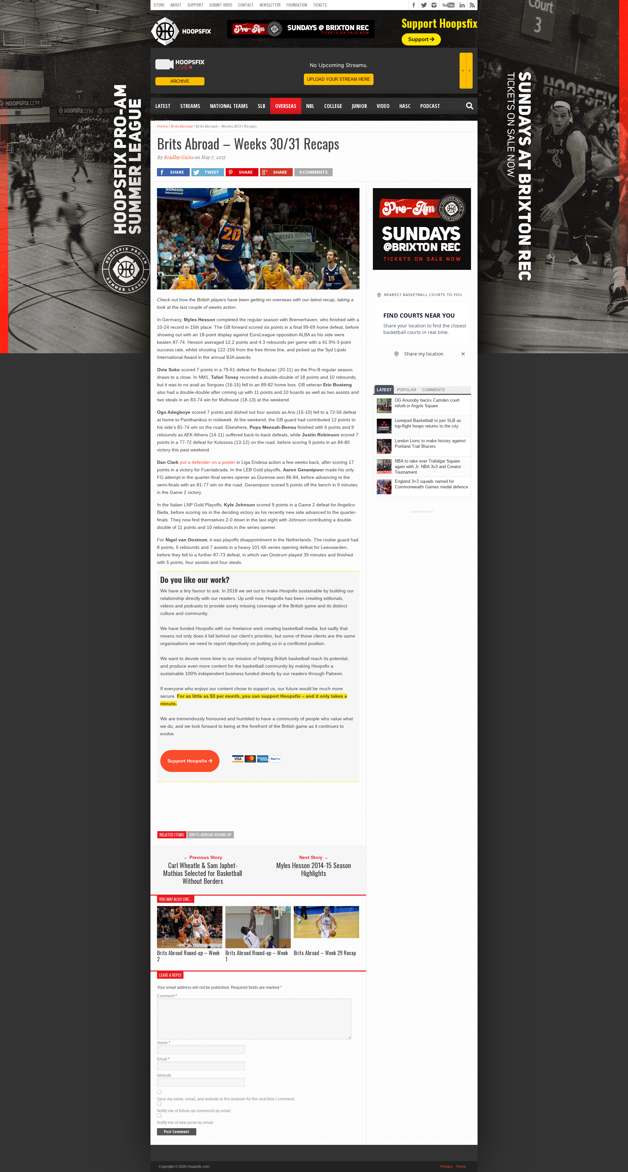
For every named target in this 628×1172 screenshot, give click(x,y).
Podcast (430, 106)
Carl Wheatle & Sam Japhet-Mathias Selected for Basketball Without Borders (202, 873)
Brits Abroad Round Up (210, 834)
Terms (461, 1166)
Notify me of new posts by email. (185, 1122)
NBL (310, 106)
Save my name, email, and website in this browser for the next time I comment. (226, 1099)
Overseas (285, 106)
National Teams (229, 106)
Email (163, 1059)
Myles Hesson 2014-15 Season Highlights (313, 869)
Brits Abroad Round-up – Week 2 (188, 956)
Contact (246, 5)
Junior (359, 106)
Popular (406, 390)
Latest (162, 106)
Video (383, 106)
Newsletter (270, 5)
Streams (190, 106)
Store (159, 5)
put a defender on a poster (207, 462)
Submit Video (220, 5)
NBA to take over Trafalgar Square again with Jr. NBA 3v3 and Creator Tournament (428, 467)
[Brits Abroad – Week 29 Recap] (326, 936)
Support (195, 5)
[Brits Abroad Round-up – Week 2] (189, 946)
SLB (261, 106)
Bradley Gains (178, 157)
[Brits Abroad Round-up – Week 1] (258, 946)
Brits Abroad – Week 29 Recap (325, 953)
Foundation (297, 5)
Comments (433, 390)
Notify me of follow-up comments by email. (194, 1111)
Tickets (320, 5)
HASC (404, 106)
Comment (167, 996)
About (176, 5)
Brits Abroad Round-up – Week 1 (256, 956)
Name (163, 1043)
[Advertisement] (276, 806)
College (333, 106)
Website (164, 1075)
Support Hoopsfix (187, 760)
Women (164, 122)
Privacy (447, 1166)
